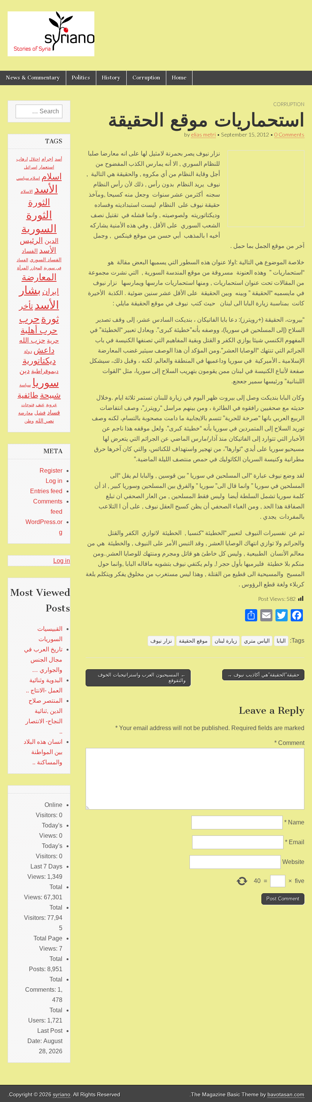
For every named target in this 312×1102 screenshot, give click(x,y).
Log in (54, 481)
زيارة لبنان (226, 641)
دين (24, 371)
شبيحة (50, 395)
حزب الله (32, 340)
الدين (52, 241)
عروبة (51, 404)
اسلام (51, 176)
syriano (61, 1094)
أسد (58, 159)
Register (51, 470)
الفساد (30, 251)
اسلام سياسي (28, 178)
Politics (81, 78)
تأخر (26, 306)
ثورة (50, 318)
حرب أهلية (39, 330)
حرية (53, 340)
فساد (53, 412)
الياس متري (257, 641)
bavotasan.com (285, 1094)
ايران (50, 291)
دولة (28, 351)
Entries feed (46, 491)
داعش (43, 350)
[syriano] (51, 29)
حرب (29, 318)
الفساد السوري (46, 259)
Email (294, 842)
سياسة (25, 385)
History (111, 78)
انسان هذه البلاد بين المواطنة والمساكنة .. (43, 751)
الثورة (39, 202)
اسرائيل (30, 167)
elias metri (203, 134)
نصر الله (44, 421)
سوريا (45, 382)
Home (179, 78)
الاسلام (27, 191)
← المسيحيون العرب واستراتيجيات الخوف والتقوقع (142, 678)
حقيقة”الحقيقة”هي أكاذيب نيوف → (263, 675)
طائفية (28, 395)
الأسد (46, 189)
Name (294, 822)
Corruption (146, 78)
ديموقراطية (45, 371)
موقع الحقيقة (193, 641)
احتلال (34, 159)
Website (293, 862)
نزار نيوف (161, 641)
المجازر (36, 267)
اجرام (47, 159)
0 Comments (289, 134)
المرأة (23, 267)
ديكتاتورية (39, 360)
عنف (40, 404)
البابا (281, 641)
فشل (40, 413)
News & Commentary (33, 78)
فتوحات (27, 404)
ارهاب (22, 159)
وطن (29, 421)
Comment (289, 743)
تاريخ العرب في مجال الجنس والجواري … (43, 659)
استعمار (46, 167)
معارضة (25, 413)
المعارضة (39, 277)
